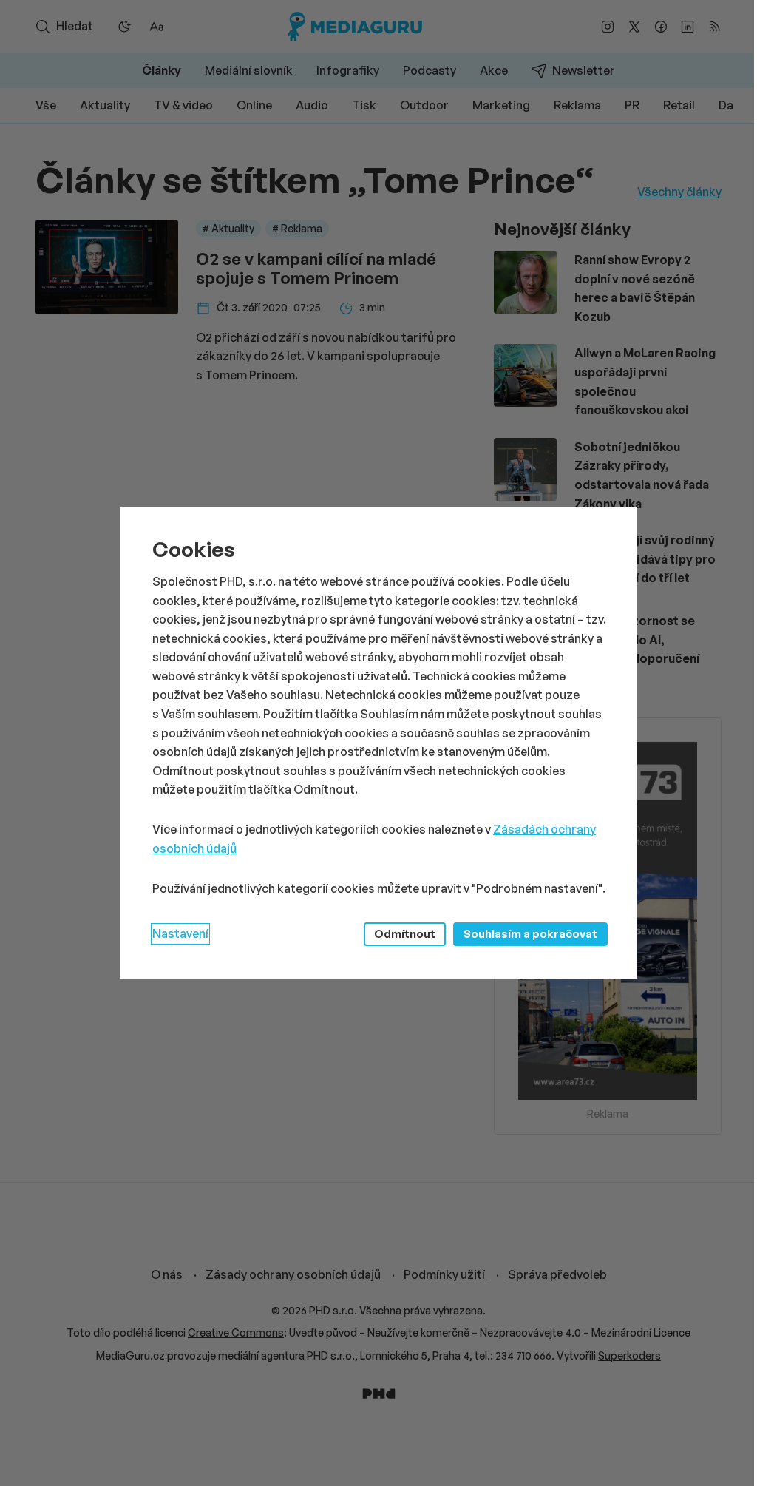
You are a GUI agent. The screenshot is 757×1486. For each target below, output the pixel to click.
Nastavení (180, 933)
